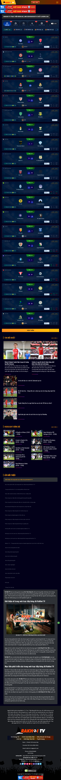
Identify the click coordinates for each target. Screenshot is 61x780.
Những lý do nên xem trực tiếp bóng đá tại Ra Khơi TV (18, 533)
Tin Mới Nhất (9, 337)
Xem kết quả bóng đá (10, 560)
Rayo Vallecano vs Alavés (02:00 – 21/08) (22, 464)
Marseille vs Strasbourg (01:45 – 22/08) (49, 441)
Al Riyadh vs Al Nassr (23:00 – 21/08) (23, 433)
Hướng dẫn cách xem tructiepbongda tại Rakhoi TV (17, 528)
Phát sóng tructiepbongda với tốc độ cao (15, 515)
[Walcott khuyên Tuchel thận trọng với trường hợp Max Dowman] (16, 350)
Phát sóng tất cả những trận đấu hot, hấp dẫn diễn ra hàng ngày (20, 502)
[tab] (7, 23)
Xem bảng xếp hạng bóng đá (12, 552)
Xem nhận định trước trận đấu (12, 573)
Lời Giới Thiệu (9, 475)
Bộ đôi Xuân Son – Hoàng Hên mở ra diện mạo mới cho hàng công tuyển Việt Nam (36, 392)
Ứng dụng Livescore (10, 577)
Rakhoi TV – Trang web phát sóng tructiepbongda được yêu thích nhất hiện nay (24, 543)
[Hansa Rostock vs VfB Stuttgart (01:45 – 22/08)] (36, 433)
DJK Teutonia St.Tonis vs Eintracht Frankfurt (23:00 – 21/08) (50, 449)
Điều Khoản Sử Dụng (43, 737)
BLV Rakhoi (29, 29)
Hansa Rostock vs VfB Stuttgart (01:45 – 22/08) (50, 433)
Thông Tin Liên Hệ (9, 587)
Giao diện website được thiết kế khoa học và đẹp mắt (18, 493)
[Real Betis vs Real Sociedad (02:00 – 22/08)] (8, 449)
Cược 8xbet (35, 2)
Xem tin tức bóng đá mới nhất (12, 547)
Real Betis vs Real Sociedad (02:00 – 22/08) (22, 449)
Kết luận (7, 582)
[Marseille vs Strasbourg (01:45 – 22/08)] (36, 441)
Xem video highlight (10, 564)
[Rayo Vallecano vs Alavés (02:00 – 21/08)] (8, 464)
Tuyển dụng (40, 739)
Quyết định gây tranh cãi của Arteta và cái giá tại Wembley (32, 414)
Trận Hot (18, 29)
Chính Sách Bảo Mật (28, 737)
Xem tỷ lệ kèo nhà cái (10, 569)
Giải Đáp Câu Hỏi (29, 739)
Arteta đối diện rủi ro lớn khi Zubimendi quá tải (29, 381)
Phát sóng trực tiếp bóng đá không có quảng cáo (16, 523)
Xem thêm (30, 330)
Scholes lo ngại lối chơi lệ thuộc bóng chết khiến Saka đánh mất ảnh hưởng (43, 363)
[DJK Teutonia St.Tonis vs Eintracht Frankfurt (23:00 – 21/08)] (36, 449)
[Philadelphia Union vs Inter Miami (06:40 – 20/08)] (36, 456)
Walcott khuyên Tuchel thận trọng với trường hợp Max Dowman (17, 363)
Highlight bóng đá (12, 426)
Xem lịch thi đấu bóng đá (11, 556)
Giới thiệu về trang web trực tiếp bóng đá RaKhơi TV (19, 479)
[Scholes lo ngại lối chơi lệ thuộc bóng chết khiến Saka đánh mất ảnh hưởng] (44, 350)
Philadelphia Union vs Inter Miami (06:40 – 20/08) (50, 457)
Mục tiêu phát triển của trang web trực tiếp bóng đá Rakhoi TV (20, 484)
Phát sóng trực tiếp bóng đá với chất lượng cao (16, 511)
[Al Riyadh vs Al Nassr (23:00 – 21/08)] (8, 433)
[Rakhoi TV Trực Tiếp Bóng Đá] (9, 2)
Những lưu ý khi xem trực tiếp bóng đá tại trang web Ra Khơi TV (20, 538)
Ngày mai (50, 29)
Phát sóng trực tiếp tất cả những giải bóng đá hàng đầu (18, 498)
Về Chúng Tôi (15, 737)
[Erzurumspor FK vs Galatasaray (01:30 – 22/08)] (8, 456)
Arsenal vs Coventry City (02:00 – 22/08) (21, 441)
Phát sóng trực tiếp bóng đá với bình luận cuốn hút (17, 519)
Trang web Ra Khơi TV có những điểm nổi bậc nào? (17, 489)
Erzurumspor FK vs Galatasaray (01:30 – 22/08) (21, 457)
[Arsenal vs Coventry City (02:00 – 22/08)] (8, 441)
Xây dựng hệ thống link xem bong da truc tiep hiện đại (18, 506)
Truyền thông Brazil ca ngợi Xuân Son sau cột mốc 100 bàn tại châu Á (35, 403)
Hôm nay (40, 29)
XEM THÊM (54, 338)
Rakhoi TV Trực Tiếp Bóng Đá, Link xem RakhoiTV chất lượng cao (26, 16)
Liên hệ (19, 739)
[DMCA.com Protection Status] (30, 770)
